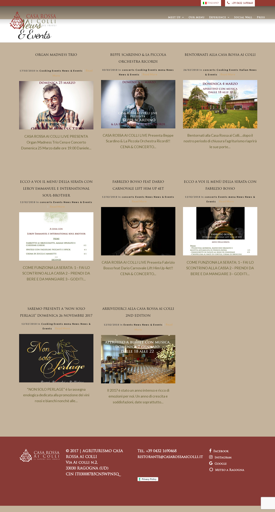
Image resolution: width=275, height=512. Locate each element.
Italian (244, 70)
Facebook (220, 451)
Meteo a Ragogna (229, 470)
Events (56, 70)
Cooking (45, 70)
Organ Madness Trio (56, 55)
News (170, 70)
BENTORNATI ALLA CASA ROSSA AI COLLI (220, 55)
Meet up (174, 17)
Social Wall (243, 17)
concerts (128, 70)
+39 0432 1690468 (242, 3)
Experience (217, 17)
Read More (150, 74)
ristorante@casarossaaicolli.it (170, 457)
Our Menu (197, 17)
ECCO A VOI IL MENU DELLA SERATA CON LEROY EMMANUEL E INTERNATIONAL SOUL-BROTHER (56, 188)
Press (261, 17)
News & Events (72, 70)
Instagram (223, 457)
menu (162, 70)
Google (221, 463)
